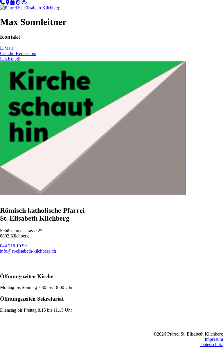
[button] (205, 7)
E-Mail (6, 48)
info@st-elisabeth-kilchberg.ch (28, 251)
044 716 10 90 (13, 245)
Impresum (214, 339)
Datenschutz (211, 344)
